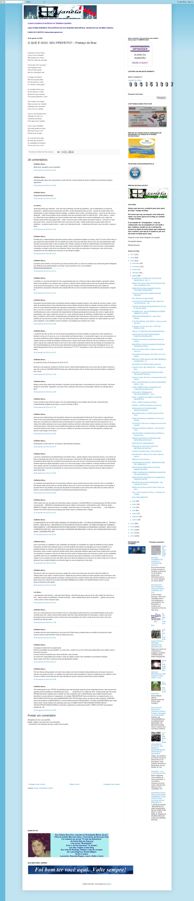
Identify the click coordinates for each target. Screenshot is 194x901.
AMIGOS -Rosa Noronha (141, 459)
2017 (132, 254)
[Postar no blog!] (65, 152)
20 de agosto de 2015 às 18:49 (45, 710)
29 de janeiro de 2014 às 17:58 (45, 622)
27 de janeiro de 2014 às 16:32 (45, 513)
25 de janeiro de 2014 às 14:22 (45, 229)
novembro (136, 266)
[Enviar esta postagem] (58, 152)
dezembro (136, 263)
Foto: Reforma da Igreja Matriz (143, 298)
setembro (135, 273)
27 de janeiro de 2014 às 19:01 (45, 563)
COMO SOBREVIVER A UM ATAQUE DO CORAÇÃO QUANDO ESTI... (146, 388)
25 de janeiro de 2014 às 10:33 (45, 170)
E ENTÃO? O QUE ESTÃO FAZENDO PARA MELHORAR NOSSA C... (147, 373)
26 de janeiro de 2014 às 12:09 (45, 392)
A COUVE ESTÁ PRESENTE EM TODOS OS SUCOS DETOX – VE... (148, 302)
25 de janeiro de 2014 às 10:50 (45, 185)
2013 (132, 527)
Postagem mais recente (36, 784)
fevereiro (135, 517)
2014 (132, 524)
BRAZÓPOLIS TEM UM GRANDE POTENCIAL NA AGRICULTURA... (148, 345)
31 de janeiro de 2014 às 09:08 (45, 679)
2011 (132, 533)
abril (134, 510)
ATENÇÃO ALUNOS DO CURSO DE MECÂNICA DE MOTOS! (145, 447)
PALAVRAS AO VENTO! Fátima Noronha (146, 364)
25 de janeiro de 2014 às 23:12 (45, 271)
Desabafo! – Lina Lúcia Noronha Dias (158, 772)
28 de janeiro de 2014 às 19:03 (45, 585)
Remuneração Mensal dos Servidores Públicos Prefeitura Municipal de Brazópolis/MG (158, 711)
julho (134, 501)
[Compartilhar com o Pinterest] (72, 152)
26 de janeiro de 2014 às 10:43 (45, 352)
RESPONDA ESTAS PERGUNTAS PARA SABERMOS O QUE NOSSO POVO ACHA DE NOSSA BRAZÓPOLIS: (158, 797)
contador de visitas (134, 80)
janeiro (135, 520)
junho (134, 504)
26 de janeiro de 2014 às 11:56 (45, 374)
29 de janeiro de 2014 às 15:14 (45, 603)
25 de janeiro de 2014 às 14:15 (45, 198)
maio (134, 507)
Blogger (108, 884)
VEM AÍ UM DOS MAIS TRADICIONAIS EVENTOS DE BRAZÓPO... (146, 335)
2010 (132, 536)
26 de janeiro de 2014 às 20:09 (45, 473)
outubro (135, 269)
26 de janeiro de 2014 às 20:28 (45, 493)
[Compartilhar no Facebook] (70, 152)
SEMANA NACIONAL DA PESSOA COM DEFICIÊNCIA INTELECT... (146, 439)
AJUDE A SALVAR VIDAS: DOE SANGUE (146, 451)
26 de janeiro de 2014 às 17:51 (45, 407)
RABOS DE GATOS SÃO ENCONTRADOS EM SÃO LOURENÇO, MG (148, 284)
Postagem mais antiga (111, 784)
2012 (132, 530)
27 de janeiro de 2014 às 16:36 (45, 534)
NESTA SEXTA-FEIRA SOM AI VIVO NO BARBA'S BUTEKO (146, 468)
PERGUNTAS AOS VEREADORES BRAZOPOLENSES (144, 409)
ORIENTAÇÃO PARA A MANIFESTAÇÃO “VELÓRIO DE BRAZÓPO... (146, 289)
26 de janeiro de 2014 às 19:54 (45, 434)
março (134, 513)
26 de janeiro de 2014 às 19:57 (45, 447)
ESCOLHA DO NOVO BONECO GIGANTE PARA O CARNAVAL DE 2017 (157, 588)
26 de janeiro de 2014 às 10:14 (45, 293)
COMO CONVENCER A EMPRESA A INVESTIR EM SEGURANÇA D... (149, 473)
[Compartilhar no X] (67, 152)
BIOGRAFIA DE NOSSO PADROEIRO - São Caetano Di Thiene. (147, 483)
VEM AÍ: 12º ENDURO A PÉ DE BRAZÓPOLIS (148, 331)
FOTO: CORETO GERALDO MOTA (144, 402)
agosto (135, 276)
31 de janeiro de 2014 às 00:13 (45, 662)
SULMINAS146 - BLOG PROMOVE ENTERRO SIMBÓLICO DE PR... (148, 312)
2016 (132, 258)
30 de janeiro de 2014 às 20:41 (45, 638)
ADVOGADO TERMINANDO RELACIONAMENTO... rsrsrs (143, 393)
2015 (132, 261)
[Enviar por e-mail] (62, 152)
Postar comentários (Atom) (43, 788)
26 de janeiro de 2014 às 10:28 (45, 324)
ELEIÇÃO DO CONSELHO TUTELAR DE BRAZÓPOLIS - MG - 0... (146, 279)
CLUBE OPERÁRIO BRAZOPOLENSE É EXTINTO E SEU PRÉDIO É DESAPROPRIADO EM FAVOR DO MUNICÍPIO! (158, 743)
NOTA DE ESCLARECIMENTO (143, 443)
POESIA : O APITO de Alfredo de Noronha (147, 405)
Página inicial (74, 784)
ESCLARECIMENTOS (140, 497)
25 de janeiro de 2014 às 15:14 (45, 254)
